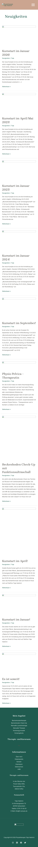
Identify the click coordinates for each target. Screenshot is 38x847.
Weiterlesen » (6, 86)
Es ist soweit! (10, 679)
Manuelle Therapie (19, 728)
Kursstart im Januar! (16, 619)
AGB (19, 769)
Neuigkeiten (6, 58)
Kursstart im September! (19, 323)
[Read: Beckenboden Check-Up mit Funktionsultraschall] (19, 438)
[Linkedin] (17, 843)
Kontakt (19, 761)
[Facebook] (21, 843)
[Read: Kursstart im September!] (19, 308)
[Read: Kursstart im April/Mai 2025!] (19, 103)
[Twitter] (25, 843)
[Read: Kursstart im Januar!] (19, 605)
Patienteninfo (19, 759)
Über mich (19, 756)
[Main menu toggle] (33, 5)
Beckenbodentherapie (19, 720)
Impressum (19, 764)
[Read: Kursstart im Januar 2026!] (19, 36)
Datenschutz (19, 766)
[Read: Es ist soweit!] (19, 664)
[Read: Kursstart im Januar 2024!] (19, 241)
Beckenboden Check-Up (19, 723)
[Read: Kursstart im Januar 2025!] (19, 171)
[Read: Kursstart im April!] (19, 532)
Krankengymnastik (19, 730)
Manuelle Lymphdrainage (19, 725)
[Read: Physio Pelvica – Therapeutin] (19, 365)
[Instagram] (13, 843)
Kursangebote (19, 733)
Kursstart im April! (15, 561)
